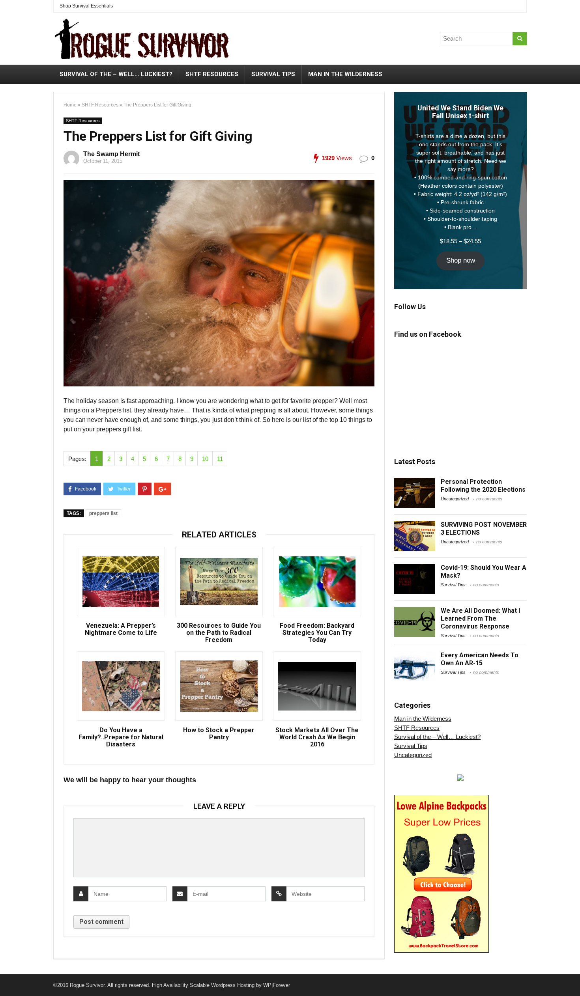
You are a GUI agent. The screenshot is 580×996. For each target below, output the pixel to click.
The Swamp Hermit (111, 154)
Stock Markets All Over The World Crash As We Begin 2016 (317, 737)
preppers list (103, 513)
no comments (489, 498)
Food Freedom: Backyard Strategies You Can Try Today (317, 632)
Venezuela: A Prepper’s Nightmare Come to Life (121, 629)
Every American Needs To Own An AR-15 (479, 659)
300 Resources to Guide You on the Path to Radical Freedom (219, 632)
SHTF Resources (211, 74)
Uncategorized (455, 498)
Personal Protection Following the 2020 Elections (483, 485)
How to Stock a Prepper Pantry (218, 734)
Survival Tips (273, 74)
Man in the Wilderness (345, 74)
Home (70, 105)
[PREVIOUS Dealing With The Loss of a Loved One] (8, 976)
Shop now (460, 260)
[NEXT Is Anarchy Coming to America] (572, 976)
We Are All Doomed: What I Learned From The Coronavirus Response (480, 618)
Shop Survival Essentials (86, 6)
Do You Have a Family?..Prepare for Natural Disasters (121, 737)
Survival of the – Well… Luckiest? (116, 74)
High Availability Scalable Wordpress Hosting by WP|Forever (221, 985)
